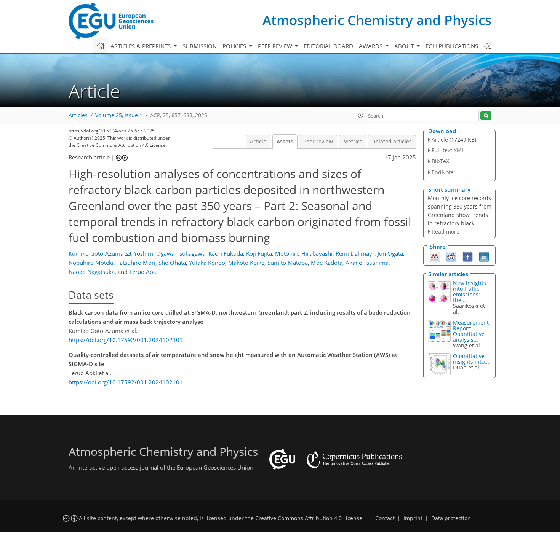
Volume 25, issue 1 (118, 115)
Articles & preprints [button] (141, 46)
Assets (285, 141)
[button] (360, 115)
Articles (78, 115)
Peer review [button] (276, 46)
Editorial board (328, 46)
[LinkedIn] (484, 256)
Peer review (318, 141)
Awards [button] (371, 46)
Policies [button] (235, 46)
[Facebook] (467, 256)
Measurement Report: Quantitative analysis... (471, 331)
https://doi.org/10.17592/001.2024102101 (126, 382)
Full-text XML (448, 150)
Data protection (451, 518)
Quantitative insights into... (471, 358)
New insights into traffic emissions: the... (469, 291)
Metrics (352, 141)
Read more (445, 231)
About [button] (404, 46)
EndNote (443, 172)
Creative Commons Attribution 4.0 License (308, 518)
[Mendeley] (435, 256)
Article (258, 141)
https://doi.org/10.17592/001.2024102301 (126, 340)
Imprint (412, 518)
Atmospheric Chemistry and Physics (376, 20)
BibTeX (440, 161)
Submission (199, 46)
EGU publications (452, 46)
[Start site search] (485, 115)
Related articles (392, 141)
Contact (385, 518)
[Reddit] (451, 256)
